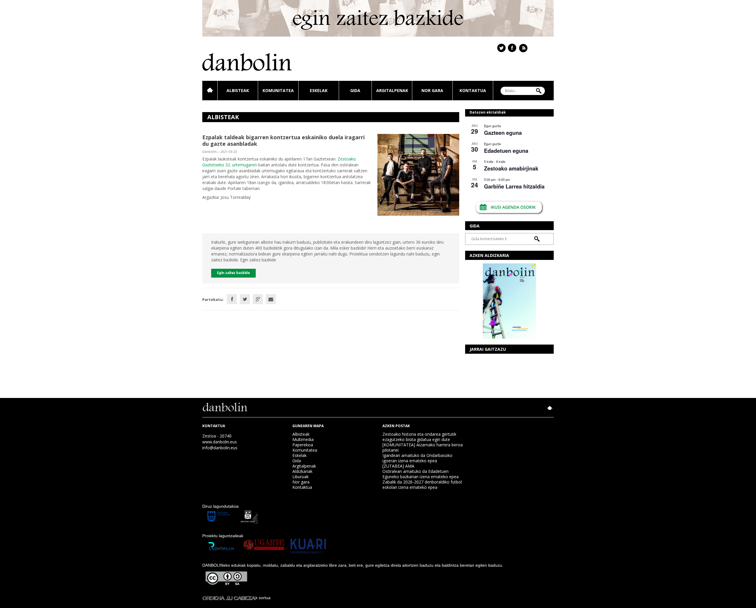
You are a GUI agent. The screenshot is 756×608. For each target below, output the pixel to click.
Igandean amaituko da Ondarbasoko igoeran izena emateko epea (417, 458)
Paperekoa (302, 445)
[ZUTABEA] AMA (398, 466)
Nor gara (432, 90)
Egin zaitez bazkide (233, 273)
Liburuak (300, 476)
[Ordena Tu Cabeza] (228, 597)
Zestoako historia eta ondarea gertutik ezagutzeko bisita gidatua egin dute (419, 436)
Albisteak (238, 90)
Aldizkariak (302, 471)
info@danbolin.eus (219, 447)
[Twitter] (245, 299)
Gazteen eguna (503, 133)
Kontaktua (473, 90)
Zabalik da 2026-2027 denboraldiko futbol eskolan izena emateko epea (422, 484)
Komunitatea (278, 90)
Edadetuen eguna (506, 151)
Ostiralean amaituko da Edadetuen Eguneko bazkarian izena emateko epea (420, 473)
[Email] (271, 299)
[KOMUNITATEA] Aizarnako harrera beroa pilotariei (422, 447)
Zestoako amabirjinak (511, 168)
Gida (355, 90)
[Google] (258, 299)
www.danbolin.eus (219, 442)
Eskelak (319, 90)
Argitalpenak (392, 90)
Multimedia (303, 439)
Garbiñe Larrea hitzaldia (514, 186)
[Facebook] (232, 299)
